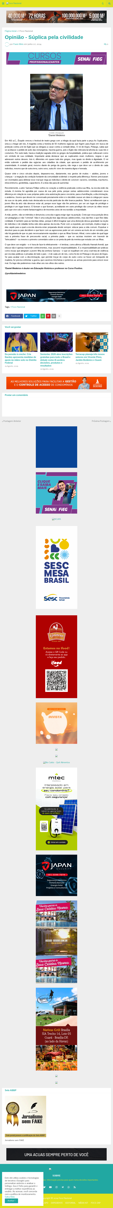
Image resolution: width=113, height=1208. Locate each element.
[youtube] (50, 1187)
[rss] (74, 1187)
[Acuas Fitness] (56, 1154)
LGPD (45, 1203)
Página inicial (10, 31)
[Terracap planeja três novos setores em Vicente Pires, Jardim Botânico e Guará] (92, 342)
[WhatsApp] (42, 316)
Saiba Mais (10, 1197)
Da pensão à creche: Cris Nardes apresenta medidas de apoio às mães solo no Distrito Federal (21, 358)
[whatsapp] (68, 1187)
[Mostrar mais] (59, 316)
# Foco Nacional (25, 31)
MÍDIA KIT (83, 1203)
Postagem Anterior (12, 421)
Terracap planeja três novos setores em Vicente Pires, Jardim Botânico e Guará (90, 357)
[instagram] (56, 1187)
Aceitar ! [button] (11, 1201)
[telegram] (62, 1187)
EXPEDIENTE (57, 1203)
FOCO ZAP (96, 1203)
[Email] (53, 316)
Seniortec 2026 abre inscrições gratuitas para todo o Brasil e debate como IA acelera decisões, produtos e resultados (56, 360)
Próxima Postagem (101, 421)
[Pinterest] (48, 316)
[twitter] (44, 1187)
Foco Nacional (65, 1198)
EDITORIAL (70, 1203)
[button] (3, 3)
